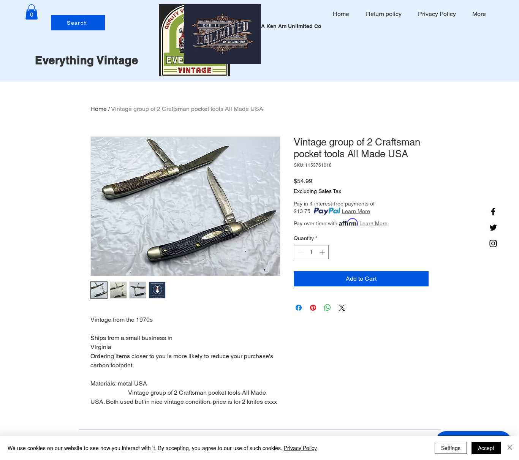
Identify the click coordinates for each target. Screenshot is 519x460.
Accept (486, 448)
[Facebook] (493, 212)
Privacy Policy (300, 448)
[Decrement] (299, 252)
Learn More (356, 211)
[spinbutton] (311, 252)
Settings (450, 448)
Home (98, 108)
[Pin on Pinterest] (313, 307)
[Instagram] (493, 243)
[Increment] (323, 252)
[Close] (509, 448)
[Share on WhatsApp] (327, 307)
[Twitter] (493, 227)
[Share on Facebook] (298, 307)
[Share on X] (342, 307)
